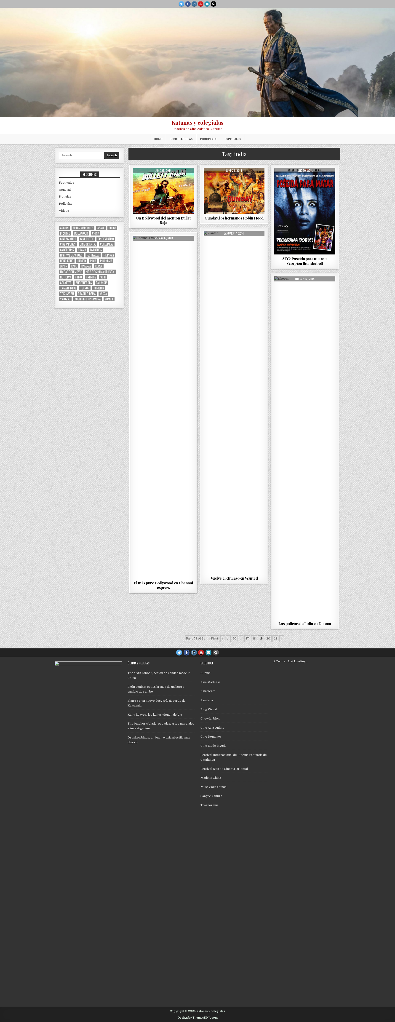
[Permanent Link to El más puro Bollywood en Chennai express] (163, 407)
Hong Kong (66, 261)
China (95, 233)
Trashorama (209, 805)
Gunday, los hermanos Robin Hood (234, 217)
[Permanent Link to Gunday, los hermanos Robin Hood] (234, 191)
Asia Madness (210, 682)
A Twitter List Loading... (290, 661)
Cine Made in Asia (213, 745)
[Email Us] (207, 4)
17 (247, 638)
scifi (103, 277)
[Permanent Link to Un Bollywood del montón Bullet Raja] (163, 191)
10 (234, 638)
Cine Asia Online (212, 727)
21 (275, 638)
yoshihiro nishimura (88, 299)
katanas (86, 266)
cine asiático (68, 239)
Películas (163, 179)
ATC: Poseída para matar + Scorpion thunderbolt (305, 261)
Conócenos (208, 139)
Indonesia (106, 261)
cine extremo (106, 239)
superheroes (84, 283)
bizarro (65, 233)
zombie (109, 299)
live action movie (71, 272)
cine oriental (88, 244)
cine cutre (86, 239)
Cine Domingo (210, 736)
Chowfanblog (210, 718)
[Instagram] (194, 4)
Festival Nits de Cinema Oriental (224, 769)
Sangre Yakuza (211, 796)
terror (84, 288)
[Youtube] (200, 4)
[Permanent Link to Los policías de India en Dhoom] (304, 447)
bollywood (81, 233)
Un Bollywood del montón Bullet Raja (163, 220)
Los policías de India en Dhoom (304, 623)
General (65, 189)
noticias (65, 277)
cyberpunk (67, 250)
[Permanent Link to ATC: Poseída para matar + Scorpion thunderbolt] (304, 211)
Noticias (65, 196)
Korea (98, 266)
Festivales (66, 182)
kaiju (74, 266)
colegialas (106, 244)
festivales (93, 255)
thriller (98, 288)
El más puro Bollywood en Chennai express (163, 585)
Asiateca (206, 700)
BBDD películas (181, 139)
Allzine (205, 673)
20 (268, 638)
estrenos (96, 250)
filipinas (109, 255)
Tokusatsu (67, 294)
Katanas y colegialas (197, 122)
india (93, 261)
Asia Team (207, 691)
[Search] (213, 4)
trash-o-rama (87, 294)
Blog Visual (208, 709)
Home (158, 139)
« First (213, 638)
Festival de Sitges (71, 255)
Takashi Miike (68, 288)
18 (254, 638)
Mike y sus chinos (213, 787)
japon (63, 266)
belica (112, 228)
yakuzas (65, 299)
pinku (78, 277)
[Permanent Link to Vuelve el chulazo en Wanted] (234, 402)
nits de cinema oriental (100, 272)
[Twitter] (181, 4)
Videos (64, 210)
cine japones (68, 244)
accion (64, 228)
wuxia (103, 294)
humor (81, 261)
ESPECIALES (233, 139)
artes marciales (83, 228)
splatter (66, 283)
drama (82, 250)
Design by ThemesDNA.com (198, 1017)
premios (91, 277)
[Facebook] (188, 4)
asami (100, 228)
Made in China (210, 777)
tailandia (101, 283)
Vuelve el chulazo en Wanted (234, 578)
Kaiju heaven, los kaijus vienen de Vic (155, 714)
